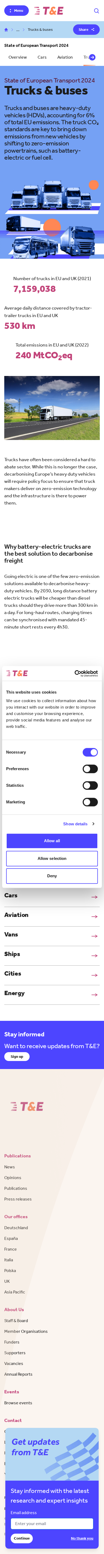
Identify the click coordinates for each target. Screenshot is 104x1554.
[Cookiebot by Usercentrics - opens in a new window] (75, 673)
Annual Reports (18, 1374)
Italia (8, 1259)
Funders (11, 1342)
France (10, 1249)
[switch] (90, 769)
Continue (22, 1538)
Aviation (65, 57)
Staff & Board (16, 1320)
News (9, 1166)
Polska (10, 1270)
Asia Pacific (14, 1292)
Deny (52, 876)
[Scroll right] (92, 57)
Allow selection (52, 858)
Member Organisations (26, 1331)
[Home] (48, 10)
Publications (15, 1188)
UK (7, 1281)
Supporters (15, 1352)
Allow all (52, 840)
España (11, 1238)
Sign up (17, 1056)
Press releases (18, 1199)
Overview (18, 57)
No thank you (82, 1538)
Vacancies (13, 1363)
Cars (42, 57)
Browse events (18, 1402)
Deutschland (16, 1227)
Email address (24, 1512)
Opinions (12, 1177)
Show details (75, 824)
